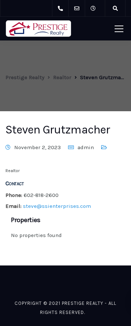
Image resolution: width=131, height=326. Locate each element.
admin (86, 147)
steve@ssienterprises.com (57, 206)
